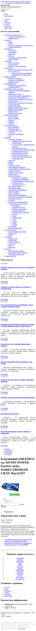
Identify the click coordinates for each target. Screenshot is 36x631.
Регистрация (9, 16)
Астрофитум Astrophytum (20, 179)
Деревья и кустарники (15, 172)
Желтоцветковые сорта (19, 151)
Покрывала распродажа (16, 254)
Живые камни (13, 174)
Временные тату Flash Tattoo (21, 75)
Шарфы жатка (13, 111)
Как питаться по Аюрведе (10, 414)
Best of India (20, 561)
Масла (10, 43)
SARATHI (8, 454)
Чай (9, 136)
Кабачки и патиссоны (19, 209)
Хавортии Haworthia (15, 228)
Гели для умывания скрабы (17, 232)
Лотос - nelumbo (13, 193)
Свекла (14, 221)
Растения (8, 137)
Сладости (11, 132)
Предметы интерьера (11, 115)
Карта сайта (8, 28)
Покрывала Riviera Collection (17, 252)
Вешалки (11, 120)
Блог (6, 21)
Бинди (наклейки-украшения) (22, 73)
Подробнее (4, 281)
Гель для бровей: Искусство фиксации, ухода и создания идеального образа (17, 305)
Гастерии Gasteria (14, 165)
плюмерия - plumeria (15, 198)
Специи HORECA (14, 87)
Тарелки (11, 124)
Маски (10, 42)
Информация (9, 511)
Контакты (8, 26)
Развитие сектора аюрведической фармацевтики (18, 397)
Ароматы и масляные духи (13, 35)
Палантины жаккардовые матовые (19, 96)
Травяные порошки (14, 47)
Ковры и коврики (10, 77)
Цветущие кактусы (18, 184)
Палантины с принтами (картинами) (20, 103)
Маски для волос (13, 63)
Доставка (8, 23)
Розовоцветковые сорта (20, 155)
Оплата (7, 24)
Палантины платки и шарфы (14, 89)
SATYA (19, 575)
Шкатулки (11, 247)
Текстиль (8, 249)
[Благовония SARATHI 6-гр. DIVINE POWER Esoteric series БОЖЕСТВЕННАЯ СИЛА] (10, 496)
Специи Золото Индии (15, 134)
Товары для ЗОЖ (10, 256)
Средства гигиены (11, 230)
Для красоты (9, 68)
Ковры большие (13, 82)
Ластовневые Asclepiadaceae (17, 190)
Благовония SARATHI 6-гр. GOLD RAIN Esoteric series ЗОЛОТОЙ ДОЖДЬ (18, 540)
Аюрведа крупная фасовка (17, 85)
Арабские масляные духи (16, 36)
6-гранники (12, 50)
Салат (14, 219)
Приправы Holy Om (15, 131)
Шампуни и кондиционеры (17, 66)
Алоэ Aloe (11, 160)
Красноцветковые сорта (20, 153)
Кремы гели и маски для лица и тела (20, 70)
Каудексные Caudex (14, 186)
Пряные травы (17, 218)
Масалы (11, 56)
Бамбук (10, 162)
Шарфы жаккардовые (15, 110)
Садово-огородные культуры (17, 204)
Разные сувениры (14, 242)
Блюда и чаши (13, 117)
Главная (7, 19)
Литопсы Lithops (13, 191)
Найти (3, 11)
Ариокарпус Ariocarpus (19, 178)
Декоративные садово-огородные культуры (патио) (19, 170)
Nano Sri (20, 572)
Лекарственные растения (20, 212)
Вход (6, 14)
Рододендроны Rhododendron (18, 202)
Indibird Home (19, 570)
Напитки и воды (13, 129)
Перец (14, 216)
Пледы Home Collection (16, 251)
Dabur (20, 563)
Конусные (11, 54)
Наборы (11, 122)
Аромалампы (12, 240)
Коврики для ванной (15, 78)
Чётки (10, 245)
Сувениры (8, 237)
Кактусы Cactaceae (14, 176)
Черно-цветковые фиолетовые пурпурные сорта (22, 157)
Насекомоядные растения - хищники (20, 197)
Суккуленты (12, 226)
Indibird (20, 568)
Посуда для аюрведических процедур (20, 45)
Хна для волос (13, 64)
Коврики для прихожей (16, 80)
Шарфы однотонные (15, 113)
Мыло (10, 235)
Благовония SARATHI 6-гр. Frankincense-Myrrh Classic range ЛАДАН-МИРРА (18, 544)
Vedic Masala (20, 577)
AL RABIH (20, 558)
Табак (14, 223)
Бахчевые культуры (18, 207)
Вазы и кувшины (14, 118)
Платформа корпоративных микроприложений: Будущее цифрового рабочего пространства (17, 325)
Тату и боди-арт (13, 71)
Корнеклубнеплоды (18, 211)
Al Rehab (20, 560)
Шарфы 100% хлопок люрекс (18, 108)
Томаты (14, 225)
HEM (20, 565)
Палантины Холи (14, 104)
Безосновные (12, 52)
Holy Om (20, 567)
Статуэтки (11, 244)
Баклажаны (16, 205)
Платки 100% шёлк (14, 106)
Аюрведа (8, 40)
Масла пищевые (13, 127)
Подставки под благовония (17, 57)
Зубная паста (12, 233)
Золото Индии (20, 579)
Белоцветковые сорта (19, 148)
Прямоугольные (13, 59)
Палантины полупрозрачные (17, 97)
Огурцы (15, 214)
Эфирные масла (13, 38)
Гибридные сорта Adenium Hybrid (23, 150)
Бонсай (10, 164)
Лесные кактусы (17, 183)
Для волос (8, 61)
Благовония (8, 49)
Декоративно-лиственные (16, 167)
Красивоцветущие (14, 188)
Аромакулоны (13, 238)
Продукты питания (11, 125)
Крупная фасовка (10, 83)
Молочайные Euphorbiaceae (17, 195)
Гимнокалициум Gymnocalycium (23, 181)
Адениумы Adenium (15, 139)
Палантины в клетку (15, 94)
